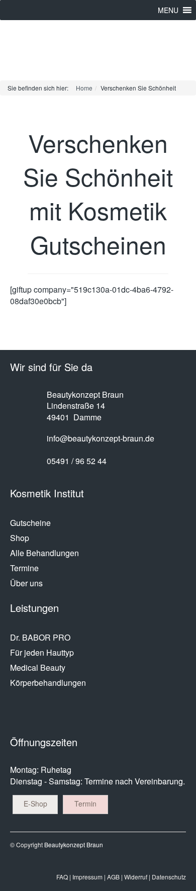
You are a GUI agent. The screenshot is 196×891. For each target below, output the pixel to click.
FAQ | (63, 876)
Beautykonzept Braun (73, 844)
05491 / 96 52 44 (77, 461)
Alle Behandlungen (44, 553)
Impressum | (89, 876)
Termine (24, 568)
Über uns (26, 583)
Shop (19, 538)
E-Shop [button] (35, 803)
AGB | (115, 876)
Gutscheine (30, 522)
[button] (168, 10)
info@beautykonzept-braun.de (100, 438)
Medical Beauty (37, 667)
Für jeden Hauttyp (42, 652)
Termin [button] (85, 803)
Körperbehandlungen (48, 682)
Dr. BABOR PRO (40, 637)
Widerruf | (137, 876)
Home (84, 87)
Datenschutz (169, 876)
